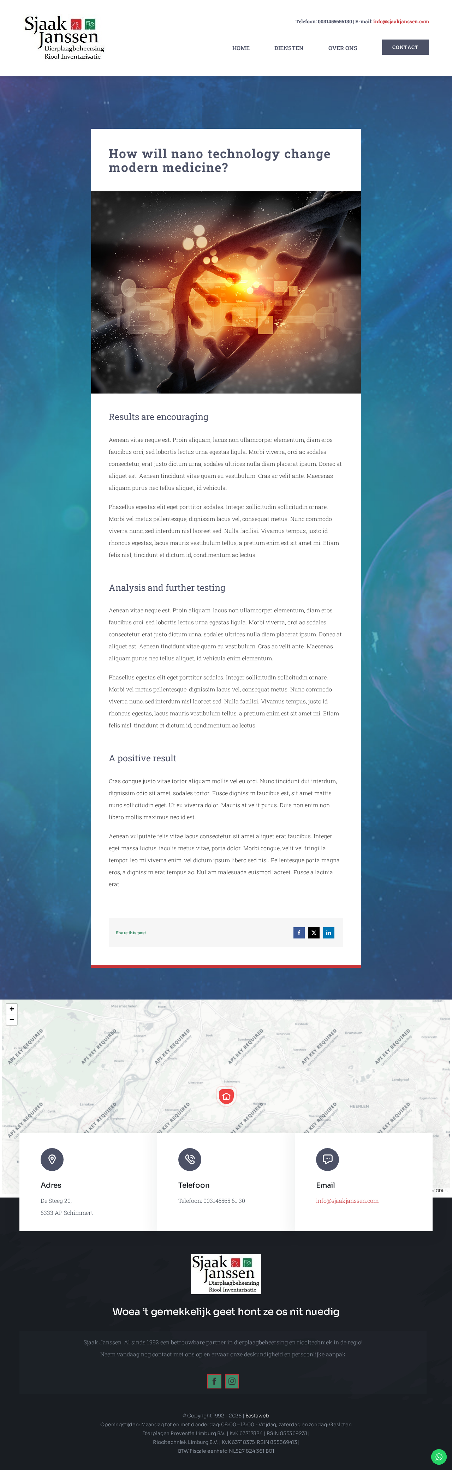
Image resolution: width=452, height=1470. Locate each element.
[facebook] (214, 1381)
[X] (314, 932)
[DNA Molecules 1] (226, 194)
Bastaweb (257, 1415)
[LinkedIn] (328, 932)
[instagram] (232, 1381)
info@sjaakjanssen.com (401, 21)
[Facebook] (299, 932)
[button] (226, 1096)
